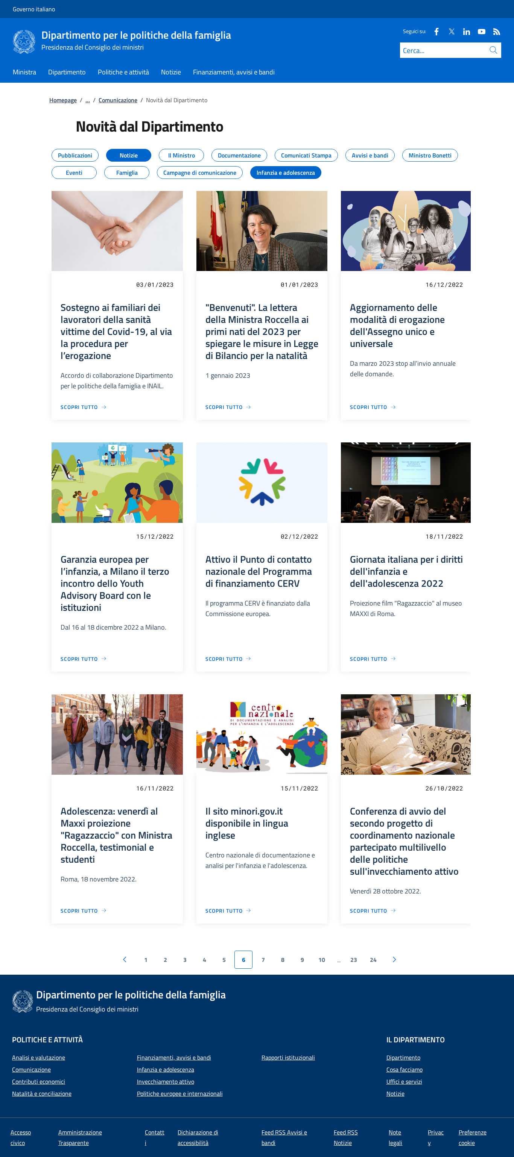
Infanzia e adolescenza (165, 1069)
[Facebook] (433, 31)
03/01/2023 (155, 284)
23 (353, 959)
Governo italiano (34, 9)
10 (321, 959)
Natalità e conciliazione (41, 1093)
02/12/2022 (299, 536)
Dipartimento (403, 1057)
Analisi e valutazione (38, 1057)
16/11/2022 (155, 788)
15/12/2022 (155, 536)
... (87, 99)
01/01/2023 (299, 284)
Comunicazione (118, 99)
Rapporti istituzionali (288, 1057)
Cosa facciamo (404, 1069)
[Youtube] (478, 31)
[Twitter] (448, 31)
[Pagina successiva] (394, 960)
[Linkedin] (463, 31)
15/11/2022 (299, 788)
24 (373, 959)
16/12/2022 (444, 284)
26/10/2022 (444, 788)
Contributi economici (38, 1081)
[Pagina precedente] (124, 960)
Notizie (395, 1093)
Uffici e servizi (404, 1081)
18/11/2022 (444, 536)
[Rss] (493, 31)
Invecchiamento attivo (165, 1081)
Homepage (63, 99)
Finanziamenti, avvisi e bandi (174, 1057)
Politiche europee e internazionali (180, 1093)
